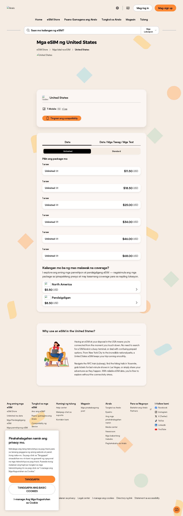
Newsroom (110, 431)
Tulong (144, 19)
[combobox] (91, 30)
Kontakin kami (62, 419)
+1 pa (64, 108)
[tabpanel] (91, 203)
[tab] (67, 142)
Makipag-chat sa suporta (63, 413)
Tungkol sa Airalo (111, 19)
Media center (111, 427)
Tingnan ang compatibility (64, 118)
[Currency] (128, 8)
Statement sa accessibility (147, 498)
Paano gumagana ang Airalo (42, 417)
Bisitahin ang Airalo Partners (139, 409)
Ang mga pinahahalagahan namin (113, 419)
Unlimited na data (15, 415)
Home (38, 19)
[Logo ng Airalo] (15, 8)
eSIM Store (53, 19)
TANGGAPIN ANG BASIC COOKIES (32, 489)
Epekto (109, 412)
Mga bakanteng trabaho (113, 437)
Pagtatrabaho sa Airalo (116, 443)
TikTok (161, 420)
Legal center (84, 498)
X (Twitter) (162, 416)
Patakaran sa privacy (65, 498)
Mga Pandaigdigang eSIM (16, 421)
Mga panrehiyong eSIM (17, 427)
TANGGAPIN (32, 479)
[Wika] (117, 8)
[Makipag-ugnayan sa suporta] (176, 509)
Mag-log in (143, 8)
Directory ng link (124, 498)
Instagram (162, 412)
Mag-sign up (165, 8)
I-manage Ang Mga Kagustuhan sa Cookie (32, 501)
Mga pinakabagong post (90, 409)
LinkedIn (162, 425)
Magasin (130, 19)
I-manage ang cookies (103, 498)
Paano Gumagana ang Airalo (80, 19)
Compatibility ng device (39, 425)
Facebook (162, 407)
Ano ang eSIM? (38, 411)
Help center (61, 407)
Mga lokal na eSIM (61, 49)
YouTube (162, 429)
